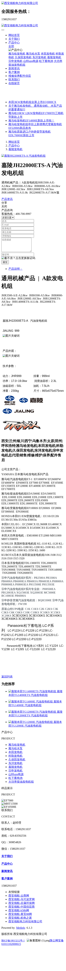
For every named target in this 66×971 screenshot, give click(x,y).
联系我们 (14, 79)
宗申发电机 (15, 61)
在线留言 (14, 83)
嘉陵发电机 (54, 57)
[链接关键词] (9, 404)
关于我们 (14, 38)
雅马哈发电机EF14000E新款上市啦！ (31, 120)
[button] (18, 258)
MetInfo (20, 927)
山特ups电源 (30, 61)
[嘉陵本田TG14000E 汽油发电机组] (31, 701)
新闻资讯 (14, 68)
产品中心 (14, 42)
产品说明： (15, 268)
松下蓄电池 (46, 61)
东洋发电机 (39, 57)
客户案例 (14, 72)
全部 (11, 46)
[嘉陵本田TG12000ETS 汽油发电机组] (32, 711)
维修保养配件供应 (19, 75)
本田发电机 (48, 53)
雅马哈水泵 (33, 53)
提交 (5, 262)
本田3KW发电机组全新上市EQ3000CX (32, 102)
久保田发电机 (23, 57)
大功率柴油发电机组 (21, 781)
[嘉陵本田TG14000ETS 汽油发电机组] (32, 691)
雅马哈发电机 (16, 53)
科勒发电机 (15, 755)
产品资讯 (7, 199)
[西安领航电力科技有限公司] (33, 3)
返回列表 (7, 676)
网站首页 (14, 35)
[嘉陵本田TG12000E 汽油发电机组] (31, 721)
